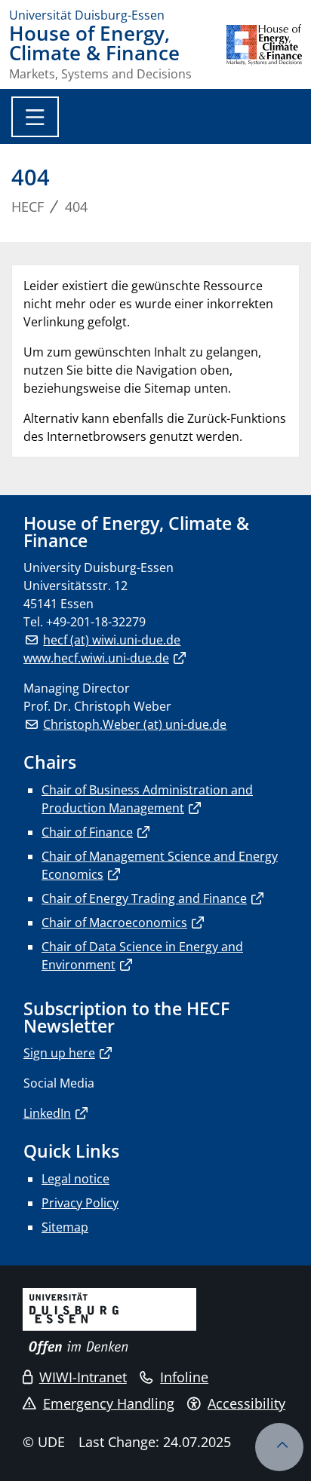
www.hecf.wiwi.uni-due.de (96, 658)
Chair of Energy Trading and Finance (144, 898)
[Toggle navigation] (35, 116)
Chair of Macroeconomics (114, 922)
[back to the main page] (264, 52)
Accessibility (246, 1403)
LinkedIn (47, 1113)
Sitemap (65, 1227)
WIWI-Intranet (83, 1377)
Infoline (184, 1377)
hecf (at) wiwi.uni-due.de (111, 640)
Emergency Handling (108, 1403)
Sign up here (59, 1053)
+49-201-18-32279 (96, 622)
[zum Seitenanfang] (279, 1447)
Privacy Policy (80, 1203)
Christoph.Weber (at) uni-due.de (134, 724)
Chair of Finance (87, 832)
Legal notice (75, 1178)
